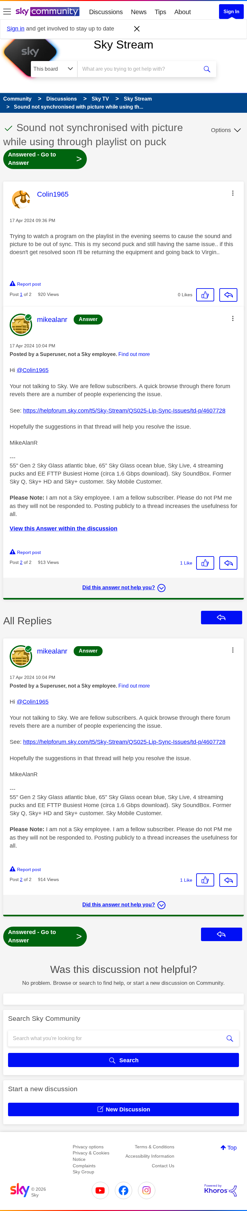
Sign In (231, 11)
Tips (160, 11)
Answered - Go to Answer (45, 158)
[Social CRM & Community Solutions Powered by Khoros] (221, 1190)
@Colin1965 (33, 370)
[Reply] (228, 295)
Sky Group (83, 1171)
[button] (232, 193)
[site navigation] (7, 11)
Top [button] (232, 1147)
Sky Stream (123, 44)
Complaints (84, 1165)
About (182, 11)
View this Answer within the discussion (63, 528)
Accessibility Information (149, 1156)
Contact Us (163, 1165)
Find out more (134, 354)
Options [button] (221, 130)
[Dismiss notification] (137, 29)
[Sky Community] (47, 11)
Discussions (106, 11)
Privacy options (88, 1146)
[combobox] (140, 69)
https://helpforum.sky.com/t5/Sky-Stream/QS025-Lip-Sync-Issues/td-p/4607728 (124, 410)
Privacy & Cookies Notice (91, 1156)
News (139, 11)
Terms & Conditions (154, 1146)
